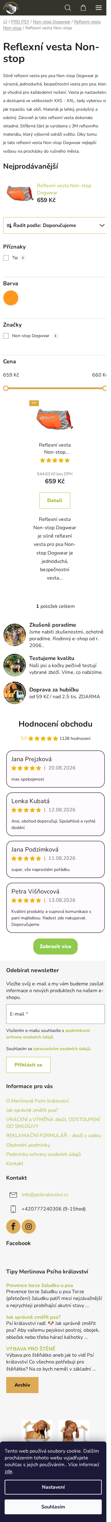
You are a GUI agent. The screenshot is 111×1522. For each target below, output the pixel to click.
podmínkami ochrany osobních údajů (48, 1034)
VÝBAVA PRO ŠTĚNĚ (31, 1349)
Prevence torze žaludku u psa (39, 1286)
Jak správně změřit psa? (32, 1110)
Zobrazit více (55, 946)
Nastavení (53, 1487)
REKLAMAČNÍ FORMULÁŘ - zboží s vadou (53, 1135)
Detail (54, 500)
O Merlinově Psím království (37, 1101)
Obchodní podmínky (28, 1145)
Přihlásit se (28, 1065)
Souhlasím (53, 1506)
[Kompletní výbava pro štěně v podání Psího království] (37, 1435)
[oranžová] (10, 298)
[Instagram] (29, 1226)
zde (8, 1471)
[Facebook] (13, 1226)
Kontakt (14, 1163)
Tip (18, 258)
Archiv (22, 1385)
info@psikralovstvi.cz (45, 1194)
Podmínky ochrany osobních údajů (43, 1154)
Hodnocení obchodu (55, 724)
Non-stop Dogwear (34, 336)
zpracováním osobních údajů (61, 1049)
